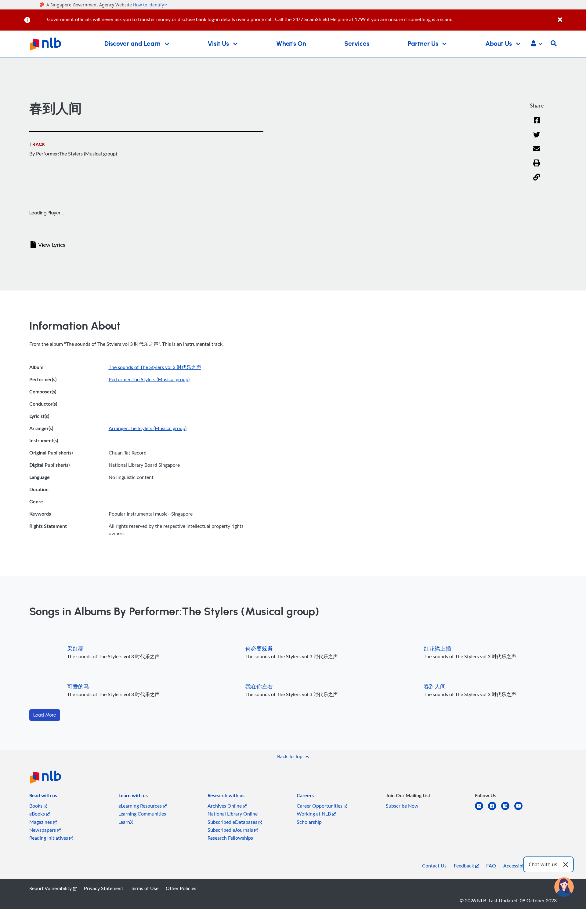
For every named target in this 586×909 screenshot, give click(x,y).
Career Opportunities (320, 805)
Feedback (464, 865)
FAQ (491, 865)
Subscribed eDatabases (233, 822)
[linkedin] (481, 809)
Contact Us (434, 865)
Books (36, 805)
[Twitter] (537, 138)
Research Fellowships (230, 837)
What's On (291, 44)
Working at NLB (314, 813)
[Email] (537, 152)
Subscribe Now (402, 805)
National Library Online (233, 813)
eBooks (37, 813)
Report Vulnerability (51, 888)
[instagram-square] (507, 809)
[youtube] (520, 809)
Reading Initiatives (49, 837)
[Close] (571, 16)
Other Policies (181, 888)
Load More (44, 715)
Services (356, 44)
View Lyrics (51, 244)
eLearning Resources (140, 805)
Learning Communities (142, 813)
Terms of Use (144, 888)
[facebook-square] (494, 809)
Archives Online (225, 805)
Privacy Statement (103, 888)
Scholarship (309, 822)
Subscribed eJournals (231, 830)
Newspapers (43, 830)
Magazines (41, 822)
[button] (536, 44)
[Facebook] (537, 124)
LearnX (125, 822)
